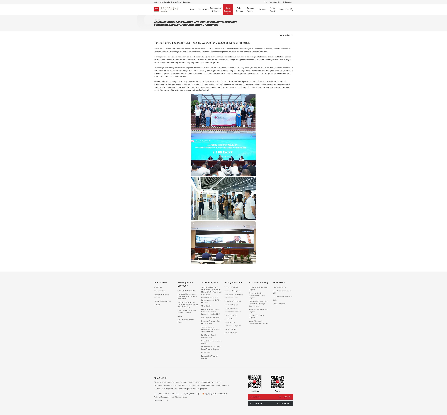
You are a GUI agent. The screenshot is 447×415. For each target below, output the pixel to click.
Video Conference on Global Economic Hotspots (187, 312)
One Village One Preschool (210, 318)
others (180, 316)
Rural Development (231, 308)
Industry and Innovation (233, 312)
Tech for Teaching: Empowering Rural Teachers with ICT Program (210, 329)
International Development (234, 294)
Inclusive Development (232, 291)
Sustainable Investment (233, 301)
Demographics (230, 322)
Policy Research (239, 9)
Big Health (228, 319)
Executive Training (250, 9)
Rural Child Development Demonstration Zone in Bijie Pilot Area (210, 300)
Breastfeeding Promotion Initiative (209, 357)
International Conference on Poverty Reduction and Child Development (187, 296)
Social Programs (228, 9)
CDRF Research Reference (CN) (282, 292)
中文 (265, 2)
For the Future (206, 352)
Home (192, 9)
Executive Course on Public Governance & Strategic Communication (258, 303)
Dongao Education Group (177, 397)
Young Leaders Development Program (258, 311)
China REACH (206, 306)
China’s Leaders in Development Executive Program (257, 295)
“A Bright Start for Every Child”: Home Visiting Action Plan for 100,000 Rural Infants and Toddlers (211, 290)
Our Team (157, 298)
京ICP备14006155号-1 (192, 394)
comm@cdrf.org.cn (284, 403)
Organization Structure (161, 294)
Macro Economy (230, 315)
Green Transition (230, 329)
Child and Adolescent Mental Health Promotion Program (210, 348)
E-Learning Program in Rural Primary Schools (210, 322)
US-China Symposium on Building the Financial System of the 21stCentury (188, 304)
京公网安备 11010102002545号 (216, 394)
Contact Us (157, 305)
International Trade (231, 298)
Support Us (284, 9)
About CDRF (203, 9)
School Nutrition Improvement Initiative (211, 342)
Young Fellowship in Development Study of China (258, 322)
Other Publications (279, 304)
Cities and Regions (231, 305)
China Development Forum (186, 290)
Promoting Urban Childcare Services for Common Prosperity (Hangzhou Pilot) (210, 312)
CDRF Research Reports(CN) (282, 297)
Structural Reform (231, 333)
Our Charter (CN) (159, 291)
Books (275, 300)
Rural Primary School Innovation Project (208, 336)
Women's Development (233, 326)
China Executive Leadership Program (258, 288)
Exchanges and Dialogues (215, 9)
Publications (261, 9)
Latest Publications (279, 287)
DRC (166, 400)
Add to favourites (275, 2)
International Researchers (162, 301)
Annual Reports (273, 9)
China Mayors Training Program (256, 316)
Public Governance (231, 287)
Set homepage (287, 2)
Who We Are (158, 287)
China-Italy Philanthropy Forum (186, 321)
